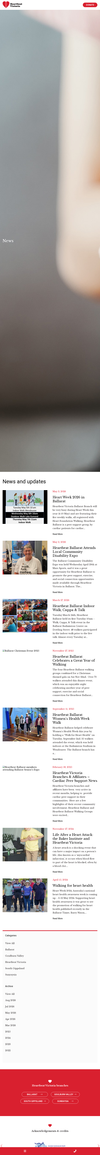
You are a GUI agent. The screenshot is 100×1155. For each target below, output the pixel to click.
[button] (1, 1146)
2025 (8, 1031)
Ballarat (9, 949)
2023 (8, 1044)
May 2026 (10, 1012)
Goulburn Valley (14, 956)
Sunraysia (11, 974)
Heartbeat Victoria (15, 962)
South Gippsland (14, 968)
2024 (7, 1038)
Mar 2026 (10, 1025)
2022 (8, 1050)
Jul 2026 (9, 1006)
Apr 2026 (10, 1019)
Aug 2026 (10, 1000)
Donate (90, 5)
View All (10, 943)
